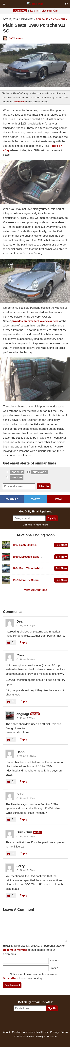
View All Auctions (35, 589)
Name (53, 960)
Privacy (54, 1032)
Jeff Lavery (16, 38)
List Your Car (49, 10)
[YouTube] (50, 1021)
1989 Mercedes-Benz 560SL (30, 556)
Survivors (39, 472)
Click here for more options (35, 525)
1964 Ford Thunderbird (27, 568)
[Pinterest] (35, 1021)
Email (53, 968)
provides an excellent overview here (34, 321)
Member (35, 714)
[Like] (9, 642)
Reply (23, 642)
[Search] (66, 4)
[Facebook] (21, 1021)
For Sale (42, 19)
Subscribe (9, 978)
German (17, 477)
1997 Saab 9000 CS (25, 545)
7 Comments (59, 19)
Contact (16, 1032)
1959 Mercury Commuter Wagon (33, 580)
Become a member (15, 949)
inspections (20, 101)
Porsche (17, 472)
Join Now (20, 10)
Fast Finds (42, 1032)
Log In (34, 10)
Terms (64, 1032)
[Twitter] (28, 1021)
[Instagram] (42, 1021)
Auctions (28, 1032)
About (6, 1032)
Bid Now (61, 545)
